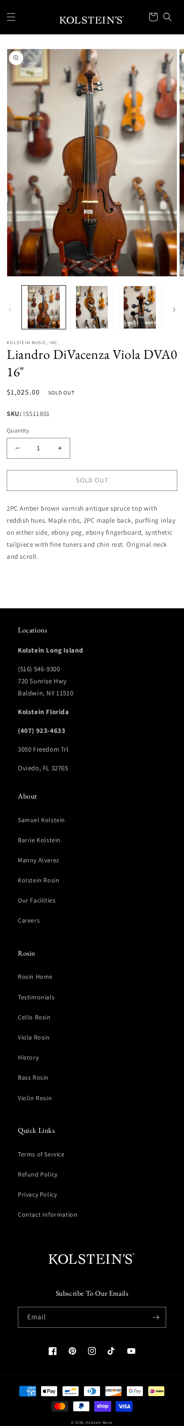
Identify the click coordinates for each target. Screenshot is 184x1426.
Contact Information (47, 1214)
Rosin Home (35, 977)
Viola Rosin (34, 1037)
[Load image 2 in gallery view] (92, 307)
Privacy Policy (37, 1194)
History (28, 1057)
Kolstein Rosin (38, 880)
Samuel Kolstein (41, 820)
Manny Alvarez (38, 860)
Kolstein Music (99, 1422)
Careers (29, 920)
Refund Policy (38, 1174)
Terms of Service (41, 1154)
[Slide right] (174, 310)
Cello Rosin (34, 1017)
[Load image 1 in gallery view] (44, 307)
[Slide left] (10, 310)
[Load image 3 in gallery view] (140, 307)
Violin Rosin (35, 1098)
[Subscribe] (156, 1317)
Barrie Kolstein (39, 840)
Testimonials (36, 997)
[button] (11, 17)
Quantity (18, 430)
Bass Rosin (33, 1077)
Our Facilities (36, 900)
